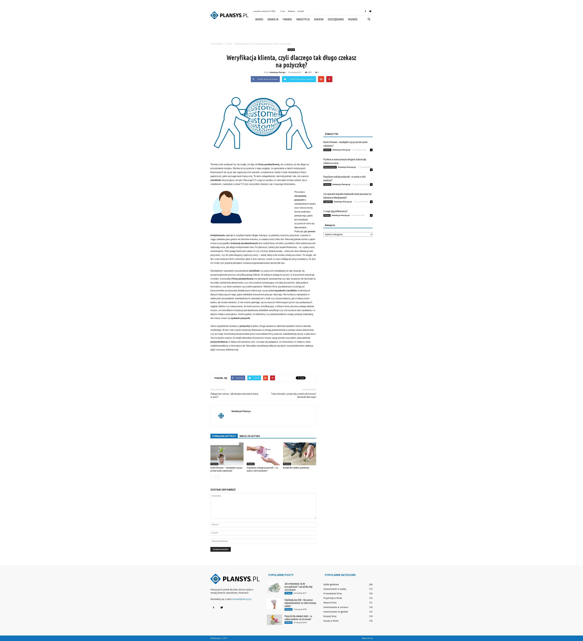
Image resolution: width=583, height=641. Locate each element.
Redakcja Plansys (277, 72)
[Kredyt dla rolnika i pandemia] (299, 453)
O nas (282, 11)
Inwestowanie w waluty (334, 588)
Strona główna (216, 43)
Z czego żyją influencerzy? (335, 211)
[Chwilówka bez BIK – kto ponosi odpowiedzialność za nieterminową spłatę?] (274, 603)
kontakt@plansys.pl (241, 599)
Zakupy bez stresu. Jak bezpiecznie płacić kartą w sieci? (234, 395)
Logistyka (328, 202)
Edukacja (273, 19)
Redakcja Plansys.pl (341, 150)
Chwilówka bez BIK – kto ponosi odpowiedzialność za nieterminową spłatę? (300, 603)
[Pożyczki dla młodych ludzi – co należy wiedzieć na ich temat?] (274, 620)
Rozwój (352, 19)
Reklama (291, 11)
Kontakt (301, 11)
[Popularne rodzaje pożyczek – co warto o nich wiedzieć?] (263, 453)
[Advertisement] (291, 34)
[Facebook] (365, 11)
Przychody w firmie (332, 598)
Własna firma (329, 602)
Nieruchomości (330, 167)
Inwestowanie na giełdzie (335, 611)
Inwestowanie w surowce (335, 607)
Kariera (319, 19)
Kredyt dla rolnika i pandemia (296, 468)
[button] (369, 19)
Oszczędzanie (336, 19)
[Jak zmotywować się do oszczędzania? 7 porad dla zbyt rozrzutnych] (274, 587)
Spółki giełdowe (331, 584)
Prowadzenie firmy (332, 593)
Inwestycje (303, 19)
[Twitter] (370, 11)
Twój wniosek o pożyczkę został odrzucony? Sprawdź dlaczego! (293, 395)
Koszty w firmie (331, 620)
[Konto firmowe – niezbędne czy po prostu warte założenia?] (227, 453)
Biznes (259, 19)
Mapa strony (367, 638)
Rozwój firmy (329, 616)
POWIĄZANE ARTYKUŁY (224, 436)
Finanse (287, 19)
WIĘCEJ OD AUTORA (250, 436)
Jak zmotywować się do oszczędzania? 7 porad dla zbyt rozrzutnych (298, 586)
